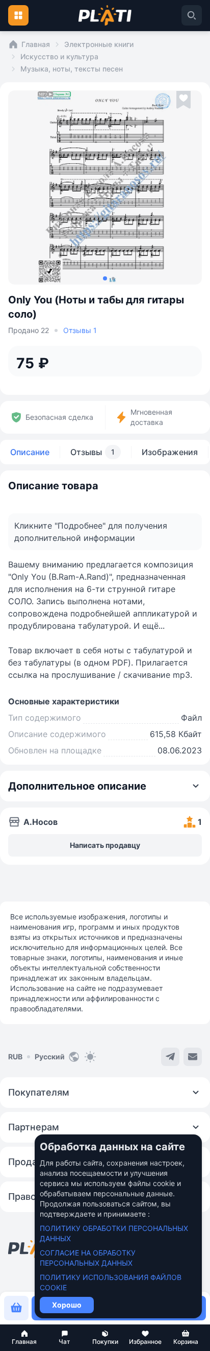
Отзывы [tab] (92, 452)
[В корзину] (16, 1308)
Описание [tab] (29, 452)
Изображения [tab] (170, 452)
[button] (24, 1337)
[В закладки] (183, 100)
